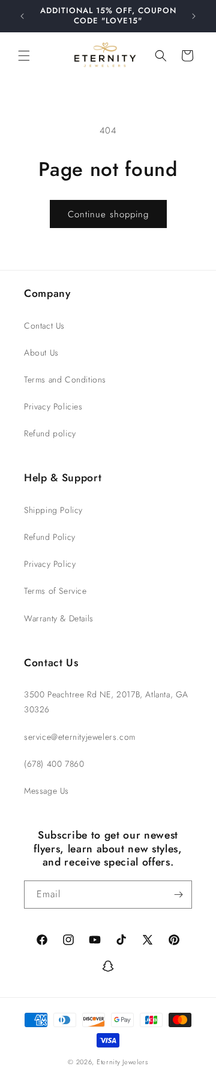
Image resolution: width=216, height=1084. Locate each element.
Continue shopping (108, 214)
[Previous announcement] (22, 16)
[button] (24, 55)
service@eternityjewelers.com (80, 737)
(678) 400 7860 (54, 764)
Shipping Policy (53, 510)
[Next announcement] (194, 16)
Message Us (46, 791)
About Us (41, 353)
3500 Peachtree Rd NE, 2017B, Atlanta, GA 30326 (106, 701)
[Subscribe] (178, 894)
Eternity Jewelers (122, 1062)
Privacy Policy (50, 564)
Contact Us (44, 326)
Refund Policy (50, 537)
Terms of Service (55, 591)
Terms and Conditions (65, 379)
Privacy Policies (53, 406)
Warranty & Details (59, 618)
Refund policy (50, 433)
